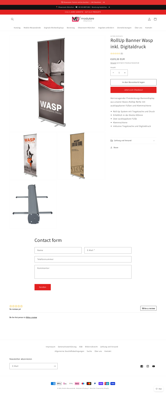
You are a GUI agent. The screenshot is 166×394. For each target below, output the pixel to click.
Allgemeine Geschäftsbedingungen (69, 351)
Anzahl (113, 67)
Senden (42, 287)
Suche (89, 351)
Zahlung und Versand (109, 346)
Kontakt (108, 351)
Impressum (50, 346)
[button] (12, 19)
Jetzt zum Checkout (133, 90)
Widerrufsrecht (91, 346)
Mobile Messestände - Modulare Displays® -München (79, 388)
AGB (81, 346)
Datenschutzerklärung (67, 346)
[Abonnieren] (54, 366)
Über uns (98, 351)
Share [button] (116, 147)
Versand (113, 63)
